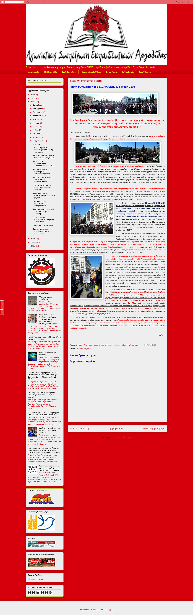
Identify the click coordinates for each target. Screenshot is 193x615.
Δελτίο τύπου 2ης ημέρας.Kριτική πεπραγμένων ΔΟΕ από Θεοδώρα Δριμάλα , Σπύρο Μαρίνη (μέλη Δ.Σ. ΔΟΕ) (42, 376)
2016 (33, 246)
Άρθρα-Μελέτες (112, 72)
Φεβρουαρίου (39, 141)
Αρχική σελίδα (33, 72)
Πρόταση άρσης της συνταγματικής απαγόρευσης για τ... (42, 171)
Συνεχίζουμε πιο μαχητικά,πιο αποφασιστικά (39, 203)
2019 (33, 102)
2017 (33, 242)
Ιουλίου (36, 123)
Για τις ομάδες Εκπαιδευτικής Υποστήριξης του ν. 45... (43, 163)
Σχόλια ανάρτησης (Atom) (123, 438)
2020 (33, 98)
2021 (33, 95)
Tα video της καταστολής (42, 225)
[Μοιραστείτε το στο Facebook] (152, 345)
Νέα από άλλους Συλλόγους (91, 72)
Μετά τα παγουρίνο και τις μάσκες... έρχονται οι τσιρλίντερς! (49, 430)
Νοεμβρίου (37, 108)
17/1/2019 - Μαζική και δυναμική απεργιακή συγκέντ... (41, 187)
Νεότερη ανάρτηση (79, 428)
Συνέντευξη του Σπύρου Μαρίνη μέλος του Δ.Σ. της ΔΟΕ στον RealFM (45, 413)
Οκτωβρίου (38, 112)
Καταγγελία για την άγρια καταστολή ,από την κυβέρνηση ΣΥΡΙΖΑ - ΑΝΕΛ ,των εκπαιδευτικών (50, 469)
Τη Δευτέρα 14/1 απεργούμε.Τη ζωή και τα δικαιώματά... (43, 219)
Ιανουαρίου (38, 144)
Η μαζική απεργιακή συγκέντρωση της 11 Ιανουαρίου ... (41, 231)
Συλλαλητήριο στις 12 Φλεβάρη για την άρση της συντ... (42, 149)
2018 (33, 239)
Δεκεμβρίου (38, 105)
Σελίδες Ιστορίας (128, 72)
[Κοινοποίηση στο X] (150, 345)
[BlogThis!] (147, 345)
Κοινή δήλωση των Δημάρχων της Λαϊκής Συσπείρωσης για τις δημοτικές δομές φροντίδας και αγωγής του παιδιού (50, 319)
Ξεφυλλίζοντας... (145, 72)
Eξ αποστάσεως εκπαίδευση (45, 298)
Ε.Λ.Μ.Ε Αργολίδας (69, 72)
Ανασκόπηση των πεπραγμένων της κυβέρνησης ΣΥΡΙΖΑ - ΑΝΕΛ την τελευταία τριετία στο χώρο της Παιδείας (44, 450)
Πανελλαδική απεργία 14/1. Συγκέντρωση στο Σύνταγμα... (43, 211)
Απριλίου (37, 134)
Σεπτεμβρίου (38, 116)
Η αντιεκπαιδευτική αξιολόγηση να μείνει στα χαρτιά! (43, 195)
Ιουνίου (36, 126)
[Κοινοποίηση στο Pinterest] (155, 345)
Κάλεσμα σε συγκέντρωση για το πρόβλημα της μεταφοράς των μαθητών (42, 394)
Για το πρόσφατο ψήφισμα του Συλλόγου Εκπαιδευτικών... (43, 179)
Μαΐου (36, 130)
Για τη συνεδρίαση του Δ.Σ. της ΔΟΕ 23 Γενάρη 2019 (43, 156)
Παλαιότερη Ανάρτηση (154, 428)
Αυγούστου (38, 119)
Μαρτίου (36, 137)
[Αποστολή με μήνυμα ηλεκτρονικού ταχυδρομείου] (145, 345)
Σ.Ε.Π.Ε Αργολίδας (50, 72)
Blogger (109, 610)
